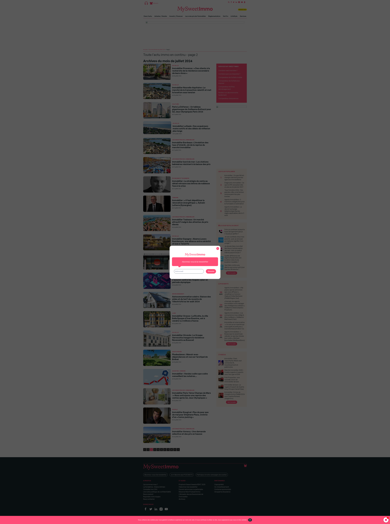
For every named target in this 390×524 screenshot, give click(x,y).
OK (250, 520)
